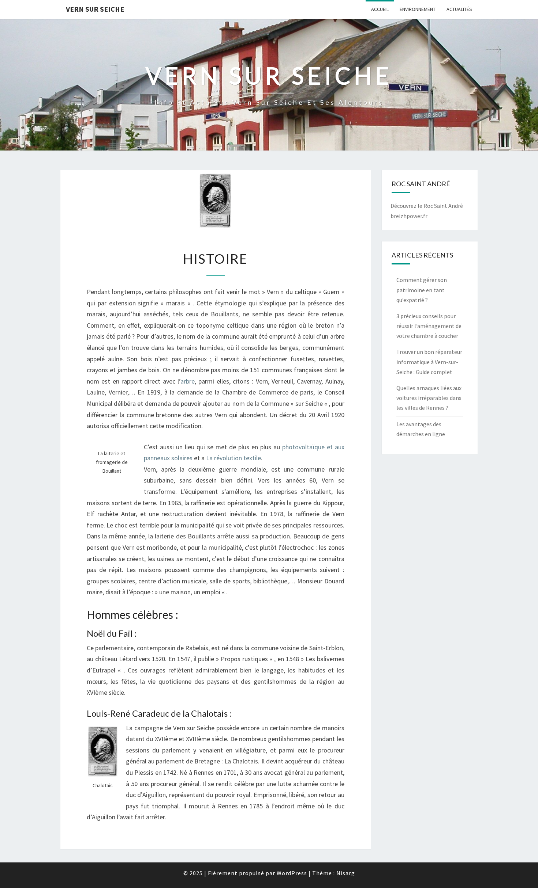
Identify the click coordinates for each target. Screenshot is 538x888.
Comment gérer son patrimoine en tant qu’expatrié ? (421, 289)
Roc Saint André (443, 205)
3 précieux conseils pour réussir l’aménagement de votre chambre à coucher (429, 325)
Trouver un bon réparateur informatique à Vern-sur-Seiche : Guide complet (429, 361)
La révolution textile (233, 458)
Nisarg (345, 873)
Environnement (418, 9)
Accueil (380, 9)
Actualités (459, 9)
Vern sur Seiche (95, 9)
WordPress (292, 873)
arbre (187, 381)
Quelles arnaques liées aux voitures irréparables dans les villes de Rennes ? (429, 397)
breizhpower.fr (409, 216)
